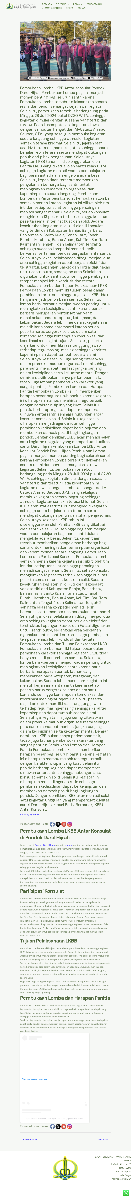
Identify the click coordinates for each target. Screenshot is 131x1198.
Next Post (104, 1139)
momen (68, 845)
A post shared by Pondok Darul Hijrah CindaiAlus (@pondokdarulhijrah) (55, 1118)
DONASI (81, 8)
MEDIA (76, 4)
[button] (67, 4)
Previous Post (28, 1139)
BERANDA (47, 4)
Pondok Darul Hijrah (45, 845)
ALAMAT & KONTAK (52, 8)
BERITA (69, 8)
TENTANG (61, 4)
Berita (25, 814)
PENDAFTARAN (94, 4)
